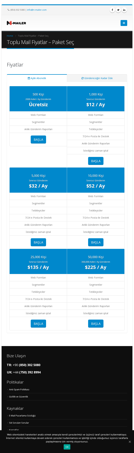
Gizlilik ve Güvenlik (18, 396)
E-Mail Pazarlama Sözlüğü (22, 415)
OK (67, 447)
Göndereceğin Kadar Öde (98, 78)
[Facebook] (112, 10)
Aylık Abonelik (38, 78)
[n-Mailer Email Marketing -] (16, 23)
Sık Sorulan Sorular (19, 422)
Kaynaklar (14, 429)
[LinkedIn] (124, 10)
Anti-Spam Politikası (19, 389)
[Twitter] (118, 10)
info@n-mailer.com (37, 9)
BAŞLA (38, 139)
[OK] (129, 441)
